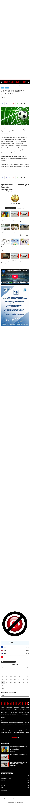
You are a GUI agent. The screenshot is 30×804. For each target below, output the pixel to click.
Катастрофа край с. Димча (23, 185)
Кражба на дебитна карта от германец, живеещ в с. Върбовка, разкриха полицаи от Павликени (5, 248)
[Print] (24, 103)
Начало (2, 85)
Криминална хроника (6, 778)
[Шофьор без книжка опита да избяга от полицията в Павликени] (24, 214)
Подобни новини (10, 208)
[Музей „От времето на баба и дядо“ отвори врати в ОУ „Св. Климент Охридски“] (5, 256)
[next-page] (16, 266)
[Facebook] (2, 103)
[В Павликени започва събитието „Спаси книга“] (24, 242)
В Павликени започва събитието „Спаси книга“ (24, 246)
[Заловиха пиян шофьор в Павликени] (24, 256)
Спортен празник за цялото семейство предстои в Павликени (15, 247)
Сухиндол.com (7, 799)
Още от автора (20, 208)
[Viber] (6, 103)
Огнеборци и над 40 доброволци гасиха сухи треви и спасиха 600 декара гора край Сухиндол (7, 187)
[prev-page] (14, 266)
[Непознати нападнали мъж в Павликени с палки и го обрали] (15, 214)
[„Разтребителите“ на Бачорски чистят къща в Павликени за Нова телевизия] (5, 214)
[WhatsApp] (17, 103)
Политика (3, 783)
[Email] (20, 103)
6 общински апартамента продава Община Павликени (4, 232)
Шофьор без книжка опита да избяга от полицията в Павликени (24, 219)
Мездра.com (23, 799)
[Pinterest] (13, 103)
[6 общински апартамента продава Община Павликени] (5, 227)
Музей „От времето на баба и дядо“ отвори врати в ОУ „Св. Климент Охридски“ (5, 261)
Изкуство (3, 785)
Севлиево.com (15, 799)
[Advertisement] (15, 24)
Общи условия (14, 798)
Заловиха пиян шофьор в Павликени (23, 260)
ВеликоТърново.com (23, 798)
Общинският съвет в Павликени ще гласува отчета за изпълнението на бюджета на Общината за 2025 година (24, 233)
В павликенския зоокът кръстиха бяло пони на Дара (15, 231)
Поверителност (5, 798)
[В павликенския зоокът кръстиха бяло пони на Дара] (15, 227)
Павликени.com (11, 96)
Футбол (10, 85)
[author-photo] (15, 198)
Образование (4, 790)
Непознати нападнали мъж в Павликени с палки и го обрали (15, 219)
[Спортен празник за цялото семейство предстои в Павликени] (15, 242)
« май (2, 688)
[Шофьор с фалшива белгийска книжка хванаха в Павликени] (15, 256)
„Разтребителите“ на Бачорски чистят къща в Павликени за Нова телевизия (5, 219)
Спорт (6, 85)
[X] (9, 103)
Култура (3, 780)
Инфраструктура (5, 787)
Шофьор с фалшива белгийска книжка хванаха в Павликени (15, 261)
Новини (2, 776)
